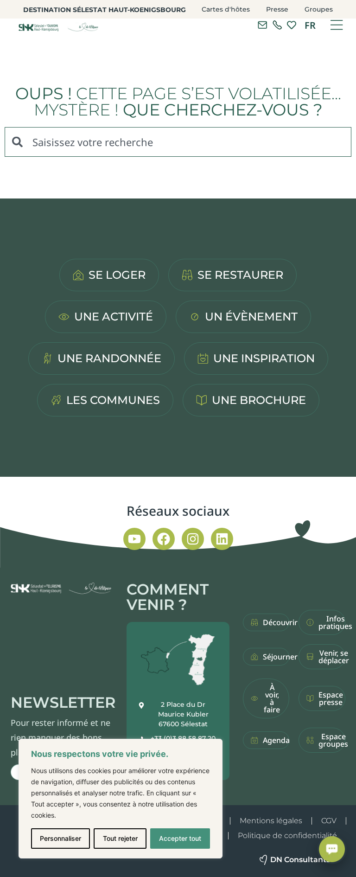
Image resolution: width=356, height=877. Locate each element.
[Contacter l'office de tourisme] (262, 25)
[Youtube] (134, 539)
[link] (277, 25)
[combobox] (178, 142)
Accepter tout (180, 838)
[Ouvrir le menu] (336, 25)
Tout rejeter (120, 838)
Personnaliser (60, 838)
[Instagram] (193, 539)
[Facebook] (164, 539)
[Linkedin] (222, 539)
